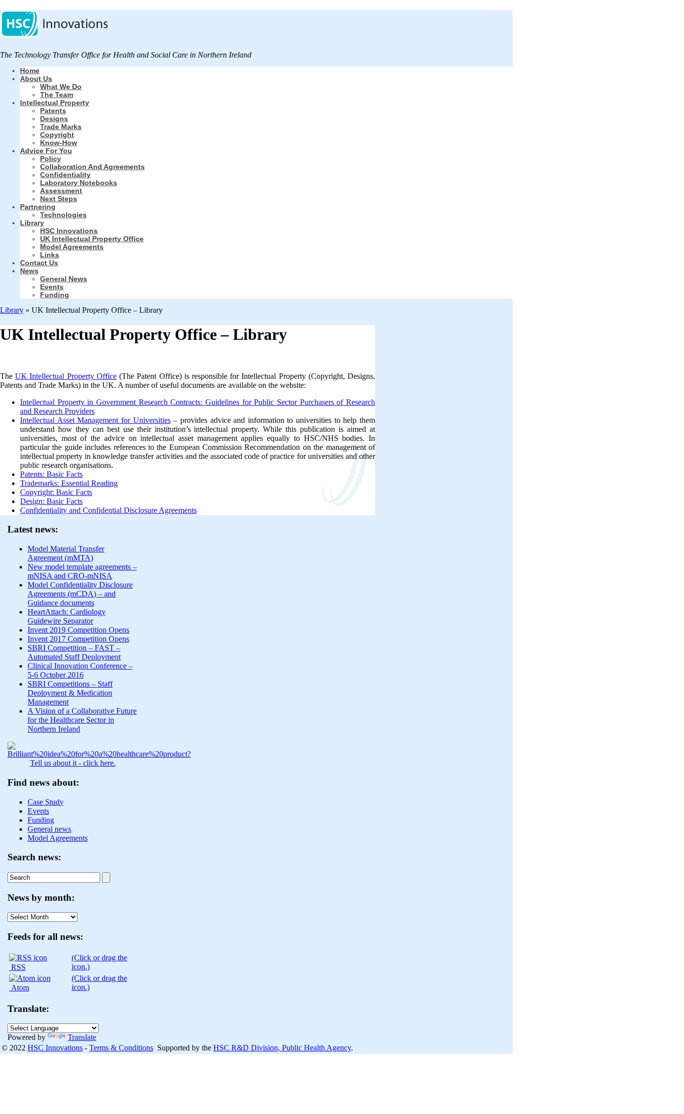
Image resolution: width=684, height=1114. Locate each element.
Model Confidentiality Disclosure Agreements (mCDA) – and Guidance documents (80, 594)
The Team (56, 95)
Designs (54, 119)
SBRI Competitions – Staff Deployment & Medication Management (70, 693)
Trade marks (61, 127)
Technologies (63, 215)
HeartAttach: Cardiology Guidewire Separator (67, 616)
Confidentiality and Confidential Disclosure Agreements (108, 510)
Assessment (61, 191)
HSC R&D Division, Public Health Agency (282, 1047)
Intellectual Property (54, 103)
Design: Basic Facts (51, 501)
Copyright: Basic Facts (56, 492)
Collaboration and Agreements (92, 167)
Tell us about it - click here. (73, 763)
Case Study (46, 802)
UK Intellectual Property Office (92, 239)
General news (63, 279)
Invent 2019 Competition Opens (78, 630)
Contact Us (39, 263)
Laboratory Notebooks (78, 183)
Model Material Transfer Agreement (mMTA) (66, 553)
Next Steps (58, 199)
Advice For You (46, 151)
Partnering (38, 207)
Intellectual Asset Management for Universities (95, 420)
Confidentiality (65, 175)
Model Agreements (72, 247)
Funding (54, 295)
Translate (82, 1037)
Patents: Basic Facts (51, 474)
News (29, 271)
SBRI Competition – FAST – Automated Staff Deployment (74, 652)
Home (30, 71)
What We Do (61, 87)
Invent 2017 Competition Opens (78, 639)
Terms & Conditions (121, 1047)
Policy (50, 159)
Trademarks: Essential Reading (69, 483)
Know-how (58, 143)
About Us (36, 79)
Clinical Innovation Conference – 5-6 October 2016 (80, 670)
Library (32, 223)
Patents (53, 111)
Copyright (57, 135)
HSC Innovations (69, 231)
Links (49, 255)
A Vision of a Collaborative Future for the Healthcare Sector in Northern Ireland (82, 720)
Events (52, 287)
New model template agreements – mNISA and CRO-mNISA (82, 571)
